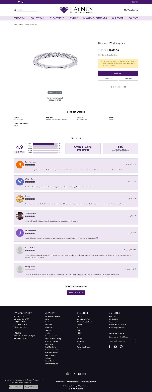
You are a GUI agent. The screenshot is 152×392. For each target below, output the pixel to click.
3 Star (30, 148)
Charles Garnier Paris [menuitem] (84, 322)
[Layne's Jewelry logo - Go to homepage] (76, 10)
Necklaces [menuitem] (48, 327)
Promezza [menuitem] (80, 341)
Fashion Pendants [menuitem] (51, 364)
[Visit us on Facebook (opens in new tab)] (15, 2)
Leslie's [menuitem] (79, 338)
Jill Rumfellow (30, 230)
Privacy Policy (60, 381)
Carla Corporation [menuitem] (83, 319)
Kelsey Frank (30, 266)
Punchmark (79, 389)
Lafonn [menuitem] (79, 336)
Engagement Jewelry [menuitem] (52, 316)
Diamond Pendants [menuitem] (51, 350)
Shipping (108, 79)
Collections (37, 18)
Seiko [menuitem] (79, 350)
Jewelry (73, 18)
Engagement (57, 18)
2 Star (30, 150)
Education (19, 18)
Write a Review (76, 293)
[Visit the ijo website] (81, 374)
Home (15, 24)
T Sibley (28, 196)
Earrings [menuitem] (48, 322)
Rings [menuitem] (47, 319)
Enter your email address (118, 337)
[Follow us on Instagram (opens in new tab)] (22, 2)
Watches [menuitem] (48, 330)
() (59, 144)
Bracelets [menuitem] (48, 325)
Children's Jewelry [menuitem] (51, 341)
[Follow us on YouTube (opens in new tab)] (18, 2)
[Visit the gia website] (70, 374)
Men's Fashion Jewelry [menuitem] (53, 338)
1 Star (30, 152)
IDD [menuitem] (78, 330)
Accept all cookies (31, 387)
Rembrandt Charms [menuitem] (83, 347)
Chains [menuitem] (47, 333)
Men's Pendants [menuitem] (50, 355)
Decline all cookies (15, 387)
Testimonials (113, 322)
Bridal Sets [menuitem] (49, 344)
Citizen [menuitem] (79, 325)
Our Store (117, 18)
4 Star (30, 146)
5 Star (30, 144)
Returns (128, 79)
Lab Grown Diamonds (95, 18)
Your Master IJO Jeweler (117, 325)
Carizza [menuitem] (79, 316)
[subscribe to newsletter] (132, 341)
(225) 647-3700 (55, 100)
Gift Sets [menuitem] (48, 358)
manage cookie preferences (21, 382)
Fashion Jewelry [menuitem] (51, 336)
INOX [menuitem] (79, 333)
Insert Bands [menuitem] (49, 361)
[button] (134, 2)
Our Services (113, 319)
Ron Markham (30, 162)
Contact (133, 18)
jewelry (21, 24)
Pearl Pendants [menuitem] (50, 347)
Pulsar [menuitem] (79, 344)
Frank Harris (30, 247)
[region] (54, 61)
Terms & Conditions (73, 381)
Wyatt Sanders (31, 179)
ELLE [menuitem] (78, 327)
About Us (112, 316)
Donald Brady (30, 213)
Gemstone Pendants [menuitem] (52, 352)
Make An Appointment (116, 327)
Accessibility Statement (88, 381)
